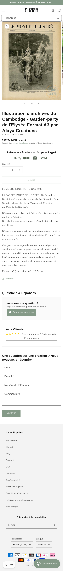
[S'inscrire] (54, 525)
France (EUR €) (20, 544)
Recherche (11, 440)
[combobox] (31, 18)
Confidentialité (13, 480)
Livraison (10, 473)
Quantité (6, 164)
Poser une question (23, 312)
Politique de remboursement (20, 500)
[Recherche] (58, 18)
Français (42, 544)
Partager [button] (10, 278)
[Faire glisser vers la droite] (38, 103)
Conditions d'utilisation (17, 493)
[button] (3, 10)
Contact (10, 460)
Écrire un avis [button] (31, 338)
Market (9, 447)
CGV (8, 467)
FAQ (8, 453)
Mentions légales (14, 487)
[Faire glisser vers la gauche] (25, 103)
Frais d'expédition (21, 143)
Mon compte (12, 506)
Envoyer (11, 413)
